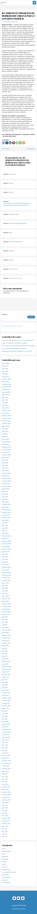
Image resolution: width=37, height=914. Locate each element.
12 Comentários (6, 22)
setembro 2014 (6, 737)
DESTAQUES (5, 859)
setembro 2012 (6, 800)
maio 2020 (5, 559)
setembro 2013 (6, 768)
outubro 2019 (5, 578)
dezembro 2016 (6, 666)
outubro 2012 (5, 797)
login (17, 291)
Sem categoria (6, 877)
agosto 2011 (5, 826)
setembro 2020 (6, 549)
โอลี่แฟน (11, 192)
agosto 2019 (5, 583)
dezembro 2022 (6, 478)
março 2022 (5, 502)
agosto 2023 (5, 457)
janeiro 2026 (5, 382)
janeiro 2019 (5, 601)
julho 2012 (4, 805)
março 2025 (5, 408)
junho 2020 (5, 557)
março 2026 (5, 376)
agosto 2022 (5, 489)
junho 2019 (5, 588)
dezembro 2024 (6, 416)
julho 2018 (4, 617)
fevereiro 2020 (6, 567)
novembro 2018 (6, 606)
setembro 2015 (6, 706)
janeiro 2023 (5, 476)
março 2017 (5, 659)
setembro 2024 (6, 423)
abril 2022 (4, 499)
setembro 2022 (6, 486)
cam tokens (12, 174)
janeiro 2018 (5, 632)
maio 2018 (5, 622)
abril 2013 (4, 782)
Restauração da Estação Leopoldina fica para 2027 (17, 351)
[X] (6, 142)
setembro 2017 (6, 643)
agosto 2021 (5, 520)
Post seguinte (31, 148)
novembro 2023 (6, 450)
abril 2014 (4, 750)
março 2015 (5, 721)
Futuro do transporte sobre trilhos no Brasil (14, 343)
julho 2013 (4, 774)
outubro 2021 (5, 515)
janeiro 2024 (5, 444)
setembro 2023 (6, 455)
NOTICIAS (14, 22)
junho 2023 (5, 463)
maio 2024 (5, 434)
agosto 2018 (5, 614)
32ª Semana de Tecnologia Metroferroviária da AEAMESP (18, 346)
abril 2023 (4, 468)
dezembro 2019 (6, 572)
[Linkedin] (10, 142)
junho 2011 (4, 831)
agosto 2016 (5, 677)
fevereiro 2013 (6, 787)
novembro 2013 (6, 763)
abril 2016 (4, 687)
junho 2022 (5, 494)
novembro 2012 (6, 795)
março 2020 (5, 565)
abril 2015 (4, 719)
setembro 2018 (6, 612)
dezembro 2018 (6, 604)
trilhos (14, 326)
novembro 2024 (6, 418)
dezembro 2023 (6, 447)
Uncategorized (6, 882)
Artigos (4, 849)
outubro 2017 (5, 640)
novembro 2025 (6, 387)
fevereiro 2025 (6, 410)
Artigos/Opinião (6, 851)
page (10, 232)
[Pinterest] (13, 142)
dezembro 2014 (6, 729)
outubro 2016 (5, 672)
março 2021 (5, 533)
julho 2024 (5, 429)
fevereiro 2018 (6, 630)
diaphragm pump (14, 214)
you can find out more (15, 278)
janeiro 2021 (5, 538)
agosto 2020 (5, 552)
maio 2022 (5, 497)
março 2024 (5, 439)
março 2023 (5, 470)
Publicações (5, 875)
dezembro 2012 (6, 792)
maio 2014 (5, 748)
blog (3, 854)
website (11, 260)
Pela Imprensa (6, 869)
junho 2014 (5, 745)
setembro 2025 (6, 392)
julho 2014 (4, 742)
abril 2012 (4, 813)
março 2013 (5, 784)
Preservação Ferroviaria (9, 872)
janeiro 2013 (5, 789)
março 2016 (5, 690)
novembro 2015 (6, 700)
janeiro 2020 (5, 570)
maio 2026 (5, 371)
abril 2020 (5, 562)
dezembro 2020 (6, 541)
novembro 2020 (6, 544)
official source (13, 269)
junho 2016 (5, 682)
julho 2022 (5, 491)
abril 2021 (4, 531)
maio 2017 (5, 653)
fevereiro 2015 (6, 724)
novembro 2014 (6, 732)
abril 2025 (4, 405)
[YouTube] (22, 898)
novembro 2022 (6, 481)
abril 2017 (4, 656)
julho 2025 (5, 397)
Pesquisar (4, 314)
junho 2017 (5, 651)
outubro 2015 (5, 703)
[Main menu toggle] (34, 2)
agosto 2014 (5, 740)
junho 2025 (5, 400)
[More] (23, 142)
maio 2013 (5, 779)
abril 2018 (4, 625)
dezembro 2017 (6, 635)
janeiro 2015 (5, 727)
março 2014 (5, 753)
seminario (4, 880)
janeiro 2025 (5, 413)
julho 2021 (4, 523)
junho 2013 (5, 776)
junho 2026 (5, 368)
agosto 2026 (5, 363)
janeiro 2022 (5, 507)
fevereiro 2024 (6, 442)
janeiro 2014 (5, 758)
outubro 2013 (5, 766)
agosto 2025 (5, 395)
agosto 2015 (5, 708)
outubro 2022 (6, 484)
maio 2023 (5, 465)
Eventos (4, 862)
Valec (20, 326)
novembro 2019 (6, 575)
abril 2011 (4, 836)
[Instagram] (18, 898)
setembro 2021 (6, 518)
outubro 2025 (6, 389)
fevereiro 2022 (6, 504)
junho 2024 (5, 431)
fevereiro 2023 (6, 473)
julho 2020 (5, 554)
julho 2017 (4, 648)
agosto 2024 (5, 426)
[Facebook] (3, 142)
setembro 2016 (6, 674)
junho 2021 (5, 525)
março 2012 (5, 816)
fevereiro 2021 (6, 536)
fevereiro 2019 (6, 599)
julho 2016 (4, 680)
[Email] (20, 142)
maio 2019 (5, 591)
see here (11, 251)
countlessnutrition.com (15, 242)
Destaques (5, 856)
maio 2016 (5, 685)
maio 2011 (4, 834)
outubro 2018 (5, 609)
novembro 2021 (6, 512)
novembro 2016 (6, 669)
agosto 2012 (5, 802)
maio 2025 (5, 402)
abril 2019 (4, 593)
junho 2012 (5, 808)
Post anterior (5, 148)
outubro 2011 (5, 821)
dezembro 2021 (6, 510)
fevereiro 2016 (6, 693)
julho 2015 (4, 711)
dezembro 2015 (6, 698)
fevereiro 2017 (6, 661)
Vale (17, 326)
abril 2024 (5, 436)
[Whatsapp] (16, 142)
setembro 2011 (6, 823)
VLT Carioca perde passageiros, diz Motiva (14, 348)
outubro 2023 (6, 452)
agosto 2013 (5, 771)
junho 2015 (5, 714)
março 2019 (5, 596)
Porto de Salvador (8, 326)
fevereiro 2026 (6, 379)
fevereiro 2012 (6, 818)
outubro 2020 (6, 546)
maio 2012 (5, 810)
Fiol (2, 326)
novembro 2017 (6, 638)
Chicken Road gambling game (18, 223)
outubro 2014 (5, 734)
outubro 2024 (6, 421)
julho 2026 (5, 366)
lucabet (11, 183)
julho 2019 (4, 586)
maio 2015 (5, 716)
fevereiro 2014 (6, 755)
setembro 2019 (6, 580)
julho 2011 (4, 829)
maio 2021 (5, 528)
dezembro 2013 (6, 761)
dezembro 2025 (6, 384)
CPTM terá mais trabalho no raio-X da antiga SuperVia (18, 340)
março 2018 (5, 627)
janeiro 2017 (5, 664)
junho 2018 (5, 619)
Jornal (3, 864)
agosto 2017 (5, 646)
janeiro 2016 (5, 695)
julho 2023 (5, 460)
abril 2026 (5, 374)
